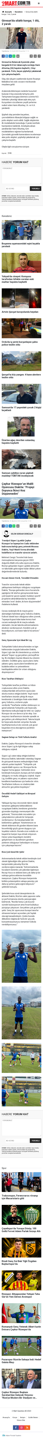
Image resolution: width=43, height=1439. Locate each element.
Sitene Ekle (21, 1420)
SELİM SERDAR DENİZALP (22, 534)
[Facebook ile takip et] (16, 1427)
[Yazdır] (17, 56)
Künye (15, 1418)
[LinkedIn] (10, 56)
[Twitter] (6, 56)
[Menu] (38, 3)
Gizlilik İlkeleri (33, 1418)
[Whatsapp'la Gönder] (13, 56)
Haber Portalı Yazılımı (13, 1435)
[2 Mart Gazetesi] (16, 3)
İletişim (22, 1418)
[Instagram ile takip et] (21, 1427)
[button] (31, 56)
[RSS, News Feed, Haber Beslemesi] (27, 1427)
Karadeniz (19, 12)
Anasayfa (8, 12)
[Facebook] (3, 56)
